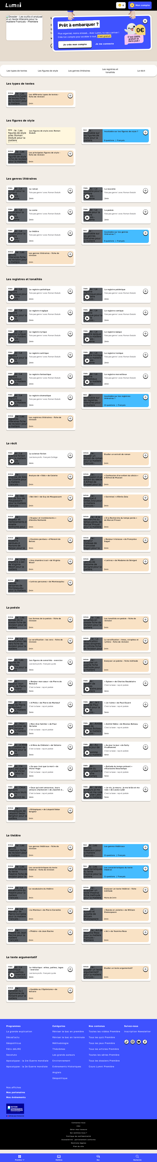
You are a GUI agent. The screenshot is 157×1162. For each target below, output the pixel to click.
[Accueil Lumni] (13, 5)
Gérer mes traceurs (78, 1129)
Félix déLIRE (13, 1049)
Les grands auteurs (63, 1054)
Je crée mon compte (75, 44)
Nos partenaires (15, 1092)
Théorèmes (58, 1049)
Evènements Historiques (66, 1066)
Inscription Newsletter (137, 1031)
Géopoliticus (13, 1043)
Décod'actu (12, 1037)
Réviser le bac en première (68, 1031)
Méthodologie (60, 1043)
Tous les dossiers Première (104, 1060)
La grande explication (19, 1031)
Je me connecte (105, 43)
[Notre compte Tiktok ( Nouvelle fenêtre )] (126, 1041)
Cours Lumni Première (101, 1066)
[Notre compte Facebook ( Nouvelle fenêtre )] (145, 1041)
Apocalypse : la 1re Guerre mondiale (27, 1060)
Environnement (61, 1060)
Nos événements (16, 1097)
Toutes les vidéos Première (104, 1031)
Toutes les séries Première (104, 1054)
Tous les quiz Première (102, 1037)
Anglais (56, 1072)
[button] (19, 1157)
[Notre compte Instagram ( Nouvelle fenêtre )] (132, 1041)
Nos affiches (13, 1087)
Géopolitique (59, 1078)
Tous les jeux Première (102, 1043)
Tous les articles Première (104, 1049)
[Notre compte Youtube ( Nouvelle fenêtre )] (138, 1041)
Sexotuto (11, 1054)
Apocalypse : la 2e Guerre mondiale (27, 1066)
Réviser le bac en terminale (68, 1037)
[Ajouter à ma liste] (70, 95)
